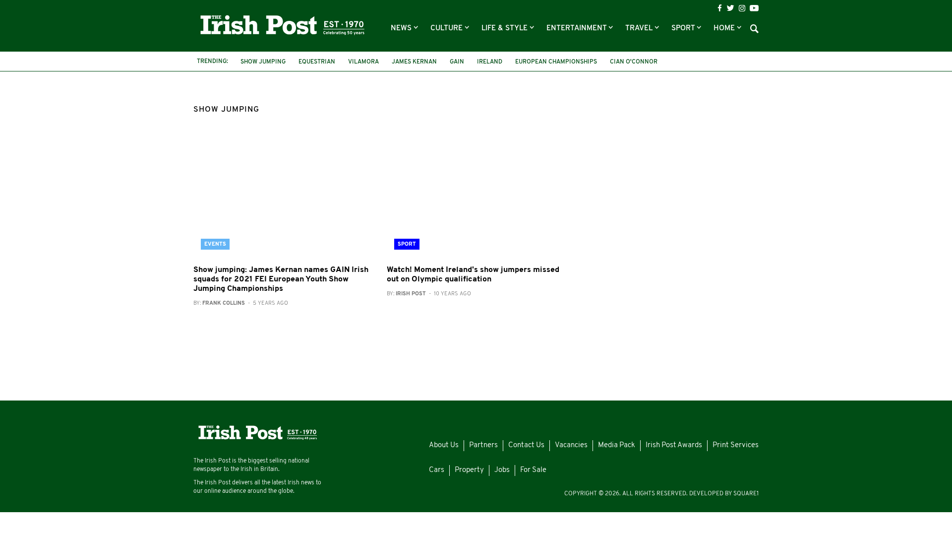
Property (469, 470)
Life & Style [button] (505, 28)
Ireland (489, 62)
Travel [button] (639, 28)
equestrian (316, 62)
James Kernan (414, 62)
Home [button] (725, 28)
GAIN (457, 62)
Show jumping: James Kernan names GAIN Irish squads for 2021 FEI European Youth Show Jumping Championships (280, 279)
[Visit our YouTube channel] (754, 8)
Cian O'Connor (633, 62)
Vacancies (571, 445)
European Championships (556, 62)
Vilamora (363, 62)
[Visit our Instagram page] (742, 8)
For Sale (533, 470)
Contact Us (526, 445)
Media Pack (616, 445)
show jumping (263, 62)
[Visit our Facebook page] (719, 8)
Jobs (502, 470)
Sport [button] (684, 28)
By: (240, 303)
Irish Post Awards (674, 445)
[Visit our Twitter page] (730, 8)
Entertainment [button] (577, 28)
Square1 (746, 494)
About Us (444, 445)
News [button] (402, 28)
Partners (483, 445)
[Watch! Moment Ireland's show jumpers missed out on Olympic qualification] (476, 197)
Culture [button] (447, 28)
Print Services (736, 445)
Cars (436, 470)
